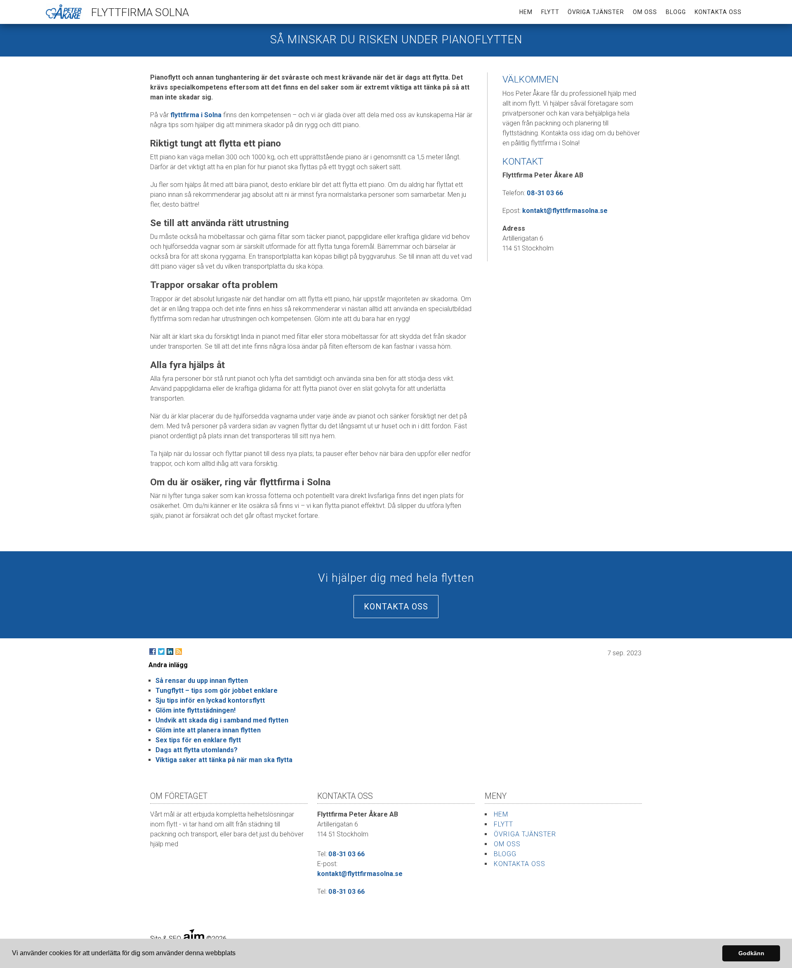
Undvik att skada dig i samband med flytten (222, 720)
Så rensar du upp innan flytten (202, 681)
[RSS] (178, 651)
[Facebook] (152, 651)
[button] (238, 954)
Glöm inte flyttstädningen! (196, 710)
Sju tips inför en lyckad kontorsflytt (210, 700)
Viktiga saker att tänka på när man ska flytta (224, 760)
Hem (526, 12)
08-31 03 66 (545, 193)
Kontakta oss (718, 12)
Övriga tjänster (596, 12)
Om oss (645, 12)
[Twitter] (161, 651)
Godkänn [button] (751, 953)
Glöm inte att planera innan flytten (208, 730)
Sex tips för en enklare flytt (198, 740)
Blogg (676, 12)
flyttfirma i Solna (196, 115)
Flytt (550, 12)
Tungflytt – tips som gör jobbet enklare (217, 690)
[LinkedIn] (170, 651)
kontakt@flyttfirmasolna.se (565, 211)
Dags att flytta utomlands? (197, 750)
